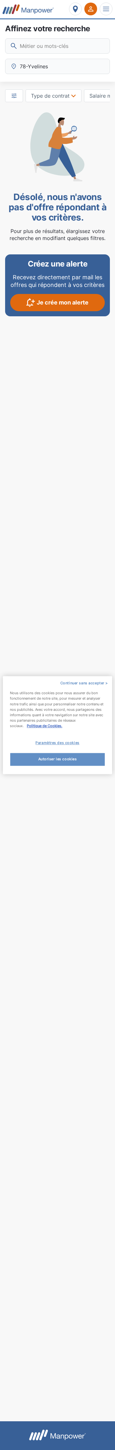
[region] (57, 725)
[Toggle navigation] (106, 9)
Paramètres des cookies (57, 742)
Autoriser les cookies (57, 759)
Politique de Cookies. (44, 726)
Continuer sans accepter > (84, 683)
